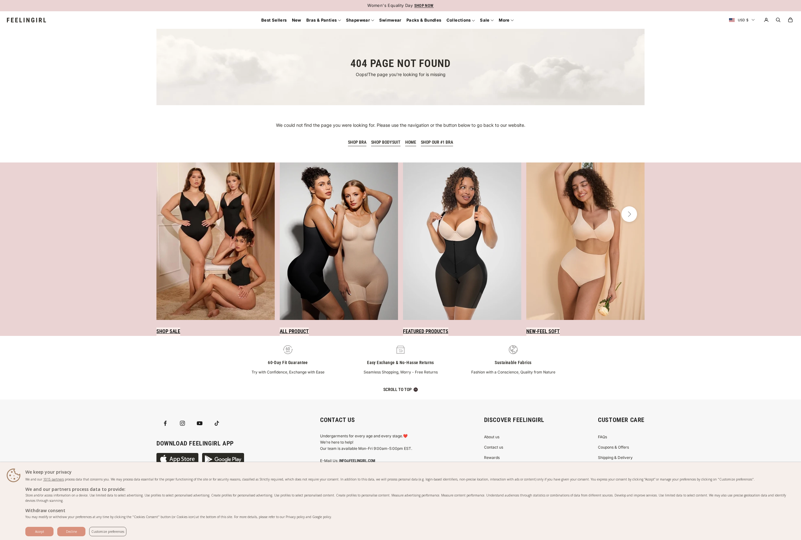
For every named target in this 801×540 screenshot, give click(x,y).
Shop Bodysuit (385, 142)
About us (491, 437)
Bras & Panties (322, 20)
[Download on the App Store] (177, 459)
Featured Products (425, 331)
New (296, 20)
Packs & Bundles (423, 20)
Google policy (321, 517)
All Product (294, 331)
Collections (459, 20)
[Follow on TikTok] (217, 423)
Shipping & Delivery (615, 457)
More (505, 20)
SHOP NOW (424, 5)
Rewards (492, 457)
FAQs (602, 437)
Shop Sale (168, 331)
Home (410, 142)
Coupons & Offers (613, 447)
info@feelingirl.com (357, 461)
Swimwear (390, 20)
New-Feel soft (543, 331)
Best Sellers (274, 20)
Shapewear (358, 20)
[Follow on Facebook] (165, 423)
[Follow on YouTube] (199, 423)
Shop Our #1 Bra (437, 142)
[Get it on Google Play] (223, 459)
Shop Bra (357, 142)
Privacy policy (295, 517)
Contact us (493, 447)
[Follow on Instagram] (182, 423)
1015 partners (53, 479)
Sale (485, 20)
